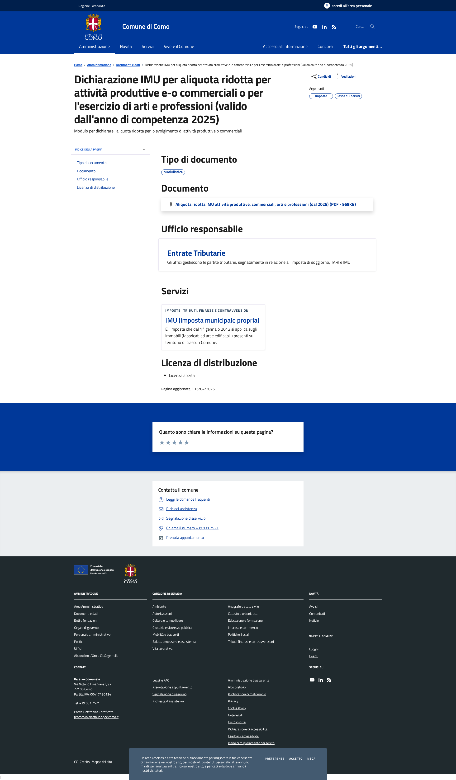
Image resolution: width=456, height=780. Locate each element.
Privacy (233, 701)
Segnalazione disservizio (169, 694)
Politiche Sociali (238, 634)
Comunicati (317, 613)
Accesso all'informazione (285, 46)
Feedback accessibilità (243, 736)
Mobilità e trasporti (165, 634)
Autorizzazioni (162, 613)
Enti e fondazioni (85, 620)
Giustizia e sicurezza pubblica (172, 627)
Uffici (77, 648)
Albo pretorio (237, 687)
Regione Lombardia (91, 5)
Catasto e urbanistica (242, 613)
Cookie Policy (237, 708)
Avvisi (313, 606)
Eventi (313, 656)
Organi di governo (86, 627)
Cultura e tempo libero (167, 620)
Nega (311, 758)
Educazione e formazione (245, 620)
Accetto (296, 758)
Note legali (235, 715)
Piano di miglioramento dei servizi (251, 743)
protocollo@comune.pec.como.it (96, 716)
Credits (85, 761)
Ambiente (159, 606)
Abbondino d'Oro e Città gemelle (96, 655)
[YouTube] (312, 680)
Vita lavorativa (162, 648)
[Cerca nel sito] (372, 26)
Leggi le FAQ (160, 680)
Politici (78, 641)
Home (78, 64)
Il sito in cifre (237, 722)
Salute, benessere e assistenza (174, 641)
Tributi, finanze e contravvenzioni (251, 641)
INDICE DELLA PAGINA (88, 149)
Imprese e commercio (243, 627)
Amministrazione (99, 64)
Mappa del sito (102, 761)
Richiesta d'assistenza (168, 701)
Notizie (314, 620)
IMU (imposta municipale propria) (212, 320)
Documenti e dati (128, 64)
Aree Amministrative (88, 606)
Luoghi (313, 649)
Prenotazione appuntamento (172, 687)
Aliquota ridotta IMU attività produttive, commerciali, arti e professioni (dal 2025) (266, 204)
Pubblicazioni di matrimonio (247, 694)
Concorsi (325, 46)
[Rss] (329, 680)
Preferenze (275, 758)
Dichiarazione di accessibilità (247, 729)
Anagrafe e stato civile (243, 606)
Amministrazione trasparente (248, 680)
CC (76, 761)
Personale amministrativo (92, 634)
